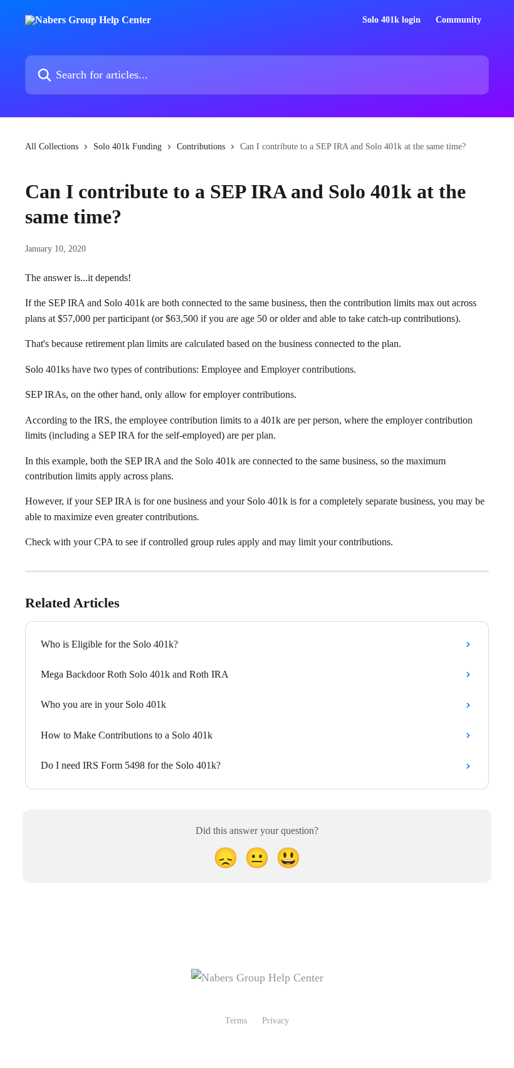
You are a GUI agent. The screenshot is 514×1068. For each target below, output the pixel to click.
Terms (236, 1020)
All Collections (51, 146)
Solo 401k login (391, 20)
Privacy (275, 1020)
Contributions (201, 146)
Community (458, 20)
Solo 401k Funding (127, 146)
